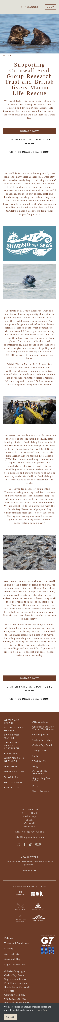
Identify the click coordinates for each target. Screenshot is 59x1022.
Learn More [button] (43, 1010)
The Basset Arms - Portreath (11, 745)
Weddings (10, 766)
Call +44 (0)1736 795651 (29, 831)
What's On (11, 777)
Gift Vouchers (40, 722)
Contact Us (12, 788)
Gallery (36, 756)
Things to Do (39, 750)
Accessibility (11, 954)
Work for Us (39, 761)
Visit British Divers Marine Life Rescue (29, 141)
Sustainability (12, 959)
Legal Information (14, 964)
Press (35, 786)
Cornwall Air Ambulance (39, 772)
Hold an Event (14, 772)
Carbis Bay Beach (42, 745)
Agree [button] (10, 1017)
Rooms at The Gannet (13, 729)
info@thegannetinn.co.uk (29, 837)
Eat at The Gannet (11, 736)
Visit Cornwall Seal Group (29, 152)
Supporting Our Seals (41, 779)
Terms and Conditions (16, 943)
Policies (8, 938)
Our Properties (40, 734)
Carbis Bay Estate (42, 740)
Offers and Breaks (11, 721)
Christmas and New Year (14, 759)
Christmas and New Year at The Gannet (43, 728)
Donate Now (29, 131)
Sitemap (8, 948)
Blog (35, 766)
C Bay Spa (10, 753)
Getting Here (13, 782)
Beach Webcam (41, 791)
